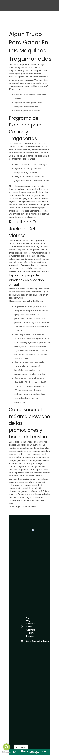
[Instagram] (22, 654)
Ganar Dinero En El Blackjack (22, 217)
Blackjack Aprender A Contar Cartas (26, 301)
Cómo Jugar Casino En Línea (22, 506)
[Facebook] (22, 648)
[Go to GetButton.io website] (6, 752)
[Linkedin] (22, 659)
